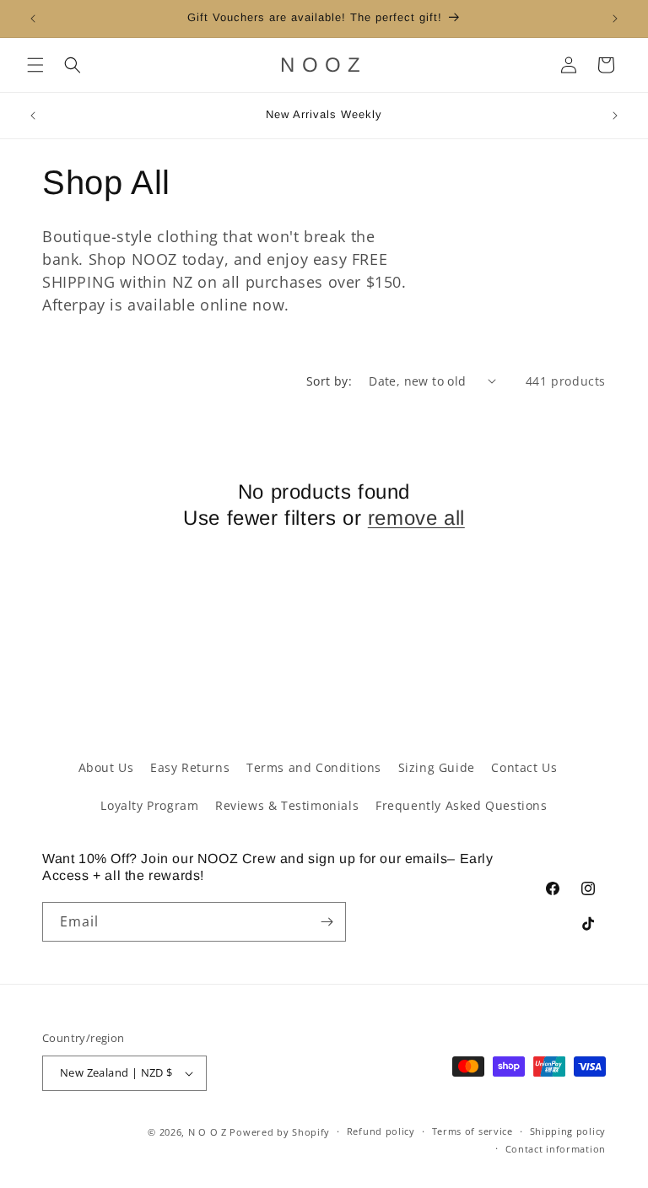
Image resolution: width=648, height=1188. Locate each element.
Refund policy (381, 1131)
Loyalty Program (149, 805)
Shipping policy (568, 1131)
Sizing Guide (436, 767)
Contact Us (524, 767)
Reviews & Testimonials (287, 805)
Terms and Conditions (313, 767)
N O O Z (209, 1132)
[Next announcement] (615, 18)
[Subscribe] (326, 922)
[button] (35, 65)
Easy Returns (190, 767)
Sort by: (329, 381)
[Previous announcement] (32, 18)
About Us (106, 767)
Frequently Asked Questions (461, 805)
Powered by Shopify (280, 1132)
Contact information (555, 1148)
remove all (416, 517)
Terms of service (472, 1131)
